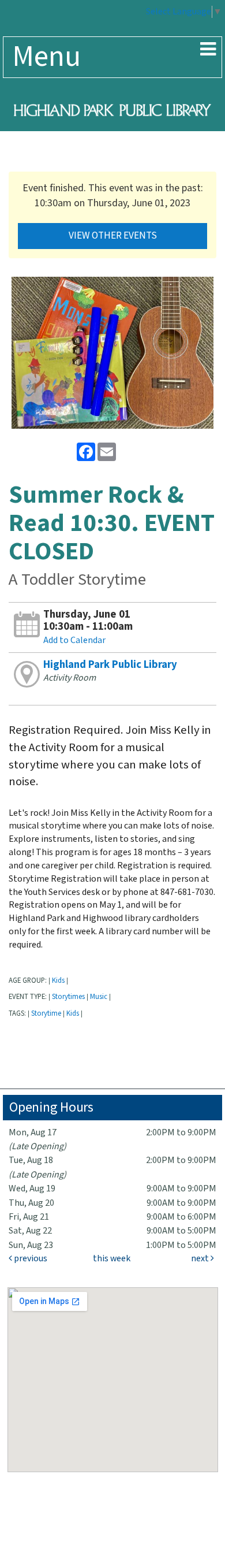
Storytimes (68, 996)
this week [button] (111, 1259)
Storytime (46, 1013)
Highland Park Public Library (110, 665)
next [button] (201, 1259)
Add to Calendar (74, 640)
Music (98, 996)
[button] (208, 50)
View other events (113, 235)
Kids (58, 980)
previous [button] (29, 1259)
